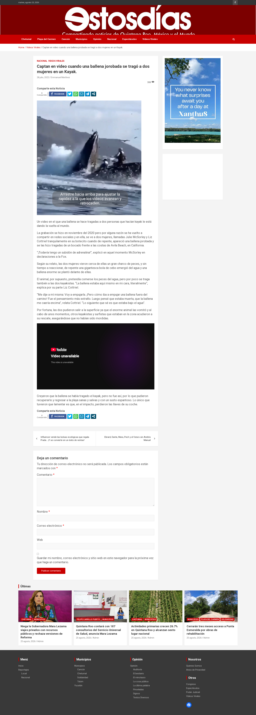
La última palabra (141, 685)
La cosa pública (140, 681)
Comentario (45, 474)
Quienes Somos (194, 665)
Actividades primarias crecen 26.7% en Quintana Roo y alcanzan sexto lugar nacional (154, 630)
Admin (40, 641)
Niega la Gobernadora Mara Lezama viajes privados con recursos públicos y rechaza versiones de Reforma (44, 632)
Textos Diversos (141, 697)
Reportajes (23, 669)
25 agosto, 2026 (28, 641)
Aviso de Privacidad (195, 669)
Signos (136, 693)
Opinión (97, 39)
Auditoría (137, 669)
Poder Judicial (193, 692)
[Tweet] (69, 94)
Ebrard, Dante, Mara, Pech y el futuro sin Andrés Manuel (127, 438)
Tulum (80, 681)
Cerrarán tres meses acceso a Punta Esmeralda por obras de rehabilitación (210, 630)
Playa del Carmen (46, 39)
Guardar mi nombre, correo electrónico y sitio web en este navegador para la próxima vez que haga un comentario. (95, 560)
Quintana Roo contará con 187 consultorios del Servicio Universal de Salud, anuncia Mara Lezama (98, 630)
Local (24, 673)
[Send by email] (81, 94)
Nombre (43, 511)
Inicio (21, 665)
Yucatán (78, 685)
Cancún (66, 39)
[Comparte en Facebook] (58, 94)
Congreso (191, 684)
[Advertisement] (193, 177)
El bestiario (138, 673)
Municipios (81, 39)
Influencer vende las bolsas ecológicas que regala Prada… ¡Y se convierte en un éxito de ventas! (65, 438)
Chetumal (26, 39)
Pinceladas (138, 689)
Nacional (111, 39)
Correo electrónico (50, 525)
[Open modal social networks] (93, 94)
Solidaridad (227, 619)
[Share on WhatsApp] (75, 94)
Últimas (25, 586)
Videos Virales (150, 39)
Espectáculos (129, 39)
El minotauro (139, 677)
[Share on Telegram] (87, 94)
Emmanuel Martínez (60, 77)
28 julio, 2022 (43, 77)
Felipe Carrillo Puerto (88, 619)
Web (40, 540)
